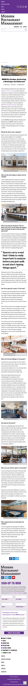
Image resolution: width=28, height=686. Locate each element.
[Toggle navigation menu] (25, 683)
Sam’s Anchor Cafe (8, 91)
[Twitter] (20, 7)
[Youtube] (26, 7)
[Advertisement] (14, 48)
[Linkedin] (23, 7)
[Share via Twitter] (17, 558)
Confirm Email (19, 606)
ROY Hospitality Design (10, 104)
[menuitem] (2, 1)
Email (3, 606)
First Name (4, 599)
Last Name (18, 599)
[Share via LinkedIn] (14, 558)
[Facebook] (18, 7)
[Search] (25, 29)
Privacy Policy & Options (16, 593)
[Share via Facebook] (10, 558)
